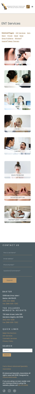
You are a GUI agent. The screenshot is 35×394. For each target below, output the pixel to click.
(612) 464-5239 (8, 320)
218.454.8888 (23, 385)
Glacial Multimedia (10, 377)
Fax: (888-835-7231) (10, 304)
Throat (9, 36)
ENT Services (20, 33)
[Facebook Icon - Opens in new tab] (4, 390)
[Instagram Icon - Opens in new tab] (9, 390)
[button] (32, 6)
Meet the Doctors (9, 333)
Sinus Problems (7, 38)
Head (16, 36)
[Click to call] (28, 6)
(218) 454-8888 (9, 301)
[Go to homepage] (13, 7)
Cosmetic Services (10, 338)
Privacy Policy (8, 341)
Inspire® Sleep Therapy (10, 41)
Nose (21, 36)
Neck (4, 36)
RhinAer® (18, 38)
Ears (28, 33)
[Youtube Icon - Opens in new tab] (14, 390)
